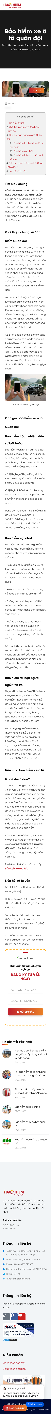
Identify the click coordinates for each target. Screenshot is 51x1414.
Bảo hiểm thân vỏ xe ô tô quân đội (31, 1141)
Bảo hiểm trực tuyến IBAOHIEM (19, 45)
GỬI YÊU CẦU (27, 1011)
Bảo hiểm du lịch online (27, 1106)
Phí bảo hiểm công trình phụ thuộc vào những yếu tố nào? (31, 1073)
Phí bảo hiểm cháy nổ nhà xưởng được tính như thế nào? (31, 1091)
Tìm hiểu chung (15, 122)
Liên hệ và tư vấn (16, 171)
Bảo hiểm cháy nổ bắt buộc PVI (30, 1123)
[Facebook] (14, 1316)
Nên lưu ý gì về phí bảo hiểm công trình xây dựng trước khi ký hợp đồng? (31, 1054)
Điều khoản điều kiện (14, 1368)
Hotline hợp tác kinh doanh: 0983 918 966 (26, 1268)
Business (42, 45)
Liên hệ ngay (16, 1408)
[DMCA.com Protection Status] (10, 1339)
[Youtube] (22, 1316)
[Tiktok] (6, 1316)
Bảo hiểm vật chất (21, 151)
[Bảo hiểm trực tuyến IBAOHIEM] (12, 4)
